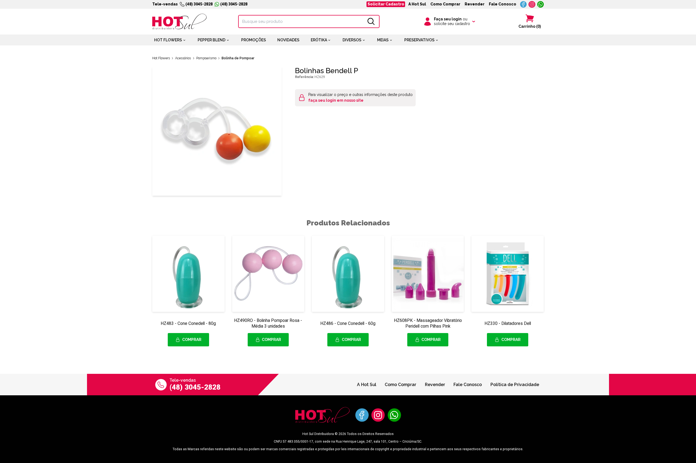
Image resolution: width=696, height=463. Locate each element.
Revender (474, 4)
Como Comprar (445, 4)
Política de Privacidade (514, 384)
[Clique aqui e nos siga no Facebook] (523, 4)
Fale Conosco (502, 4)
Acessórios (183, 58)
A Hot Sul (417, 4)
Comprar (191, 339)
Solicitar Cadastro (386, 4)
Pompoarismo (206, 58)
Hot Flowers (161, 58)
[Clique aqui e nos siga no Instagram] (532, 4)
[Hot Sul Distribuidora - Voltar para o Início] (179, 21)
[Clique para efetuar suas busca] (371, 21)
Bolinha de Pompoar (238, 58)
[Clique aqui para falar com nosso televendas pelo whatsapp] (540, 4)
